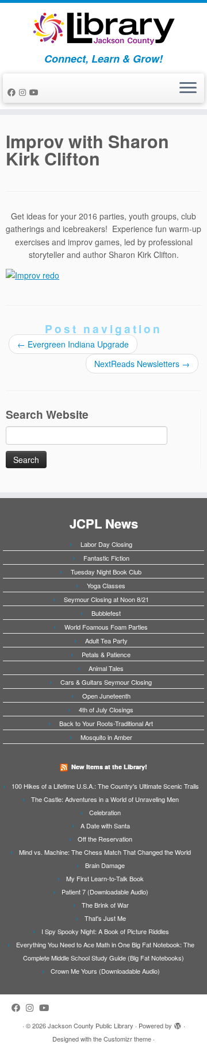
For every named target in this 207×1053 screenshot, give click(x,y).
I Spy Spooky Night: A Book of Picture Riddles (105, 931)
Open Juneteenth (106, 695)
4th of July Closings (106, 709)
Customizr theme (127, 1038)
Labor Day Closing (106, 544)
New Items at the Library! (109, 766)
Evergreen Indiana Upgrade (73, 344)
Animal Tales (106, 668)
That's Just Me (105, 918)
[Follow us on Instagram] (24, 92)
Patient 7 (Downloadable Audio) (105, 891)
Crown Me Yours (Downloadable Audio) (105, 970)
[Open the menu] (188, 88)
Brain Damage (105, 865)
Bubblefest (106, 613)
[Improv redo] (32, 273)
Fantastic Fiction (106, 557)
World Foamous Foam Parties (106, 626)
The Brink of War (105, 904)
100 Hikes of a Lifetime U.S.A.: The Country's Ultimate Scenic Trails (105, 785)
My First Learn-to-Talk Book (105, 878)
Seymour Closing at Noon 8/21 (106, 599)
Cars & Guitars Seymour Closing (106, 681)
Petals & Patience (106, 654)
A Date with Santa (105, 825)
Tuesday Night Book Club (106, 571)
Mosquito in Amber (106, 737)
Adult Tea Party (106, 640)
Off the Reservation (105, 838)
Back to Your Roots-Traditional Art (106, 723)
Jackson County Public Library (90, 1025)
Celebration (105, 812)
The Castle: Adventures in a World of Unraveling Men (105, 799)
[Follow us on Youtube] (35, 92)
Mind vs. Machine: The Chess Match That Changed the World (105, 852)
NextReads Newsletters (142, 363)
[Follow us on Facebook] (13, 92)
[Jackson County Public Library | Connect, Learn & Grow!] (103, 28)
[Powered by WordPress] (178, 1023)
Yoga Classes (106, 585)
